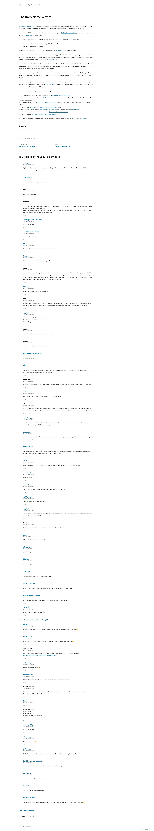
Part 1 (46, 84)
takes (49, 59)
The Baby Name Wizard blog (68, 33)
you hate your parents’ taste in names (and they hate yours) (44, 107)
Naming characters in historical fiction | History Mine (34, 620)
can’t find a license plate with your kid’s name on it (45, 114)
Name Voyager (30, 35)
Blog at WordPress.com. (27, 826)
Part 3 (53, 84)
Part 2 (50, 84)
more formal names (74, 109)
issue (53, 59)
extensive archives (82, 118)
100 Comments (38, 20)
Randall (22, 20)
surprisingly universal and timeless (61, 95)
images (41, 261)
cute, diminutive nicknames (47, 109)
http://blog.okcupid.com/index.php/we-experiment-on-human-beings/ (40, 655)
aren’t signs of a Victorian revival (47, 102)
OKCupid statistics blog (27, 26)
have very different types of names (58, 112)
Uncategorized (37, 138)
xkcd (20, 5)
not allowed (59, 50)
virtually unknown (47, 98)
